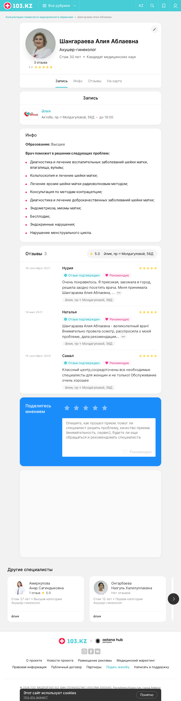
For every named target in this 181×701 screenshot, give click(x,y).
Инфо (77, 81)
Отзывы (94, 81)
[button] (137, 452)
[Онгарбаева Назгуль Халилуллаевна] (131, 599)
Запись (61, 81)
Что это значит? (36, 697)
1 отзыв (34, 593)
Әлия (46, 111)
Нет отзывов (120, 593)
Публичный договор (66, 667)
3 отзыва (40, 62)
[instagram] (84, 651)
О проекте (34, 660)
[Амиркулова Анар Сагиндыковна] (49, 599)
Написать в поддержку (151, 667)
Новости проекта (60, 660)
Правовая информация (29, 667)
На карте (114, 81)
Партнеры (94, 667)
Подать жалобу (117, 667)
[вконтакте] (97, 651)
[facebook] (91, 651)
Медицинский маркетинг (136, 660)
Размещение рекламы (95, 660)
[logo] (18, 5)
